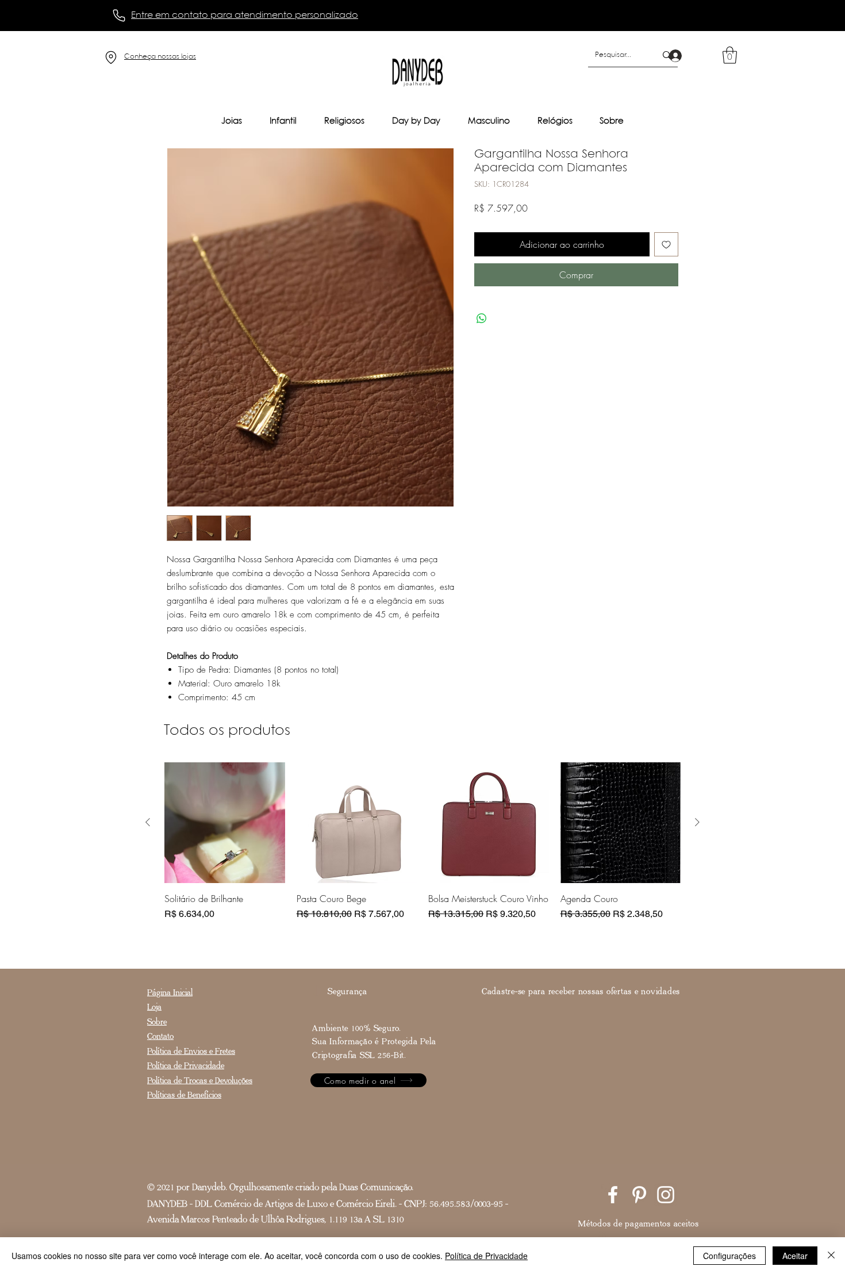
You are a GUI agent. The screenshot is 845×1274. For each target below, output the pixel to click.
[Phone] (119, 15)
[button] (730, 55)
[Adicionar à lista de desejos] (666, 244)
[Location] (111, 57)
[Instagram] (665, 1194)
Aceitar (795, 1255)
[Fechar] (831, 1255)
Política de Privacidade (185, 1065)
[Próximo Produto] (697, 822)
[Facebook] (612, 1194)
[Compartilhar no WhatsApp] (482, 318)
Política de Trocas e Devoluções (199, 1080)
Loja (154, 1007)
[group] (422, 854)
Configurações (729, 1255)
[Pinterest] (639, 1194)
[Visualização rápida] (224, 822)
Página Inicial (170, 992)
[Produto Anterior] (148, 822)
